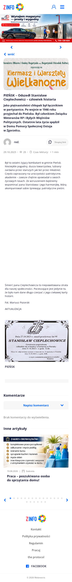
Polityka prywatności (36, 536)
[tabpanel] (36, 28)
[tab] (10, 498)
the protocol (36, 557)
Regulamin (36, 543)
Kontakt (36, 529)
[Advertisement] (36, 236)
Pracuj (36, 550)
